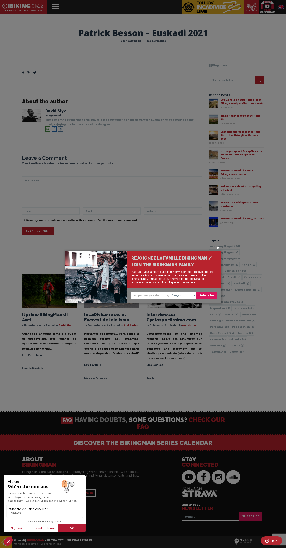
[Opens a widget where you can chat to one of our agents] (271, 541)
